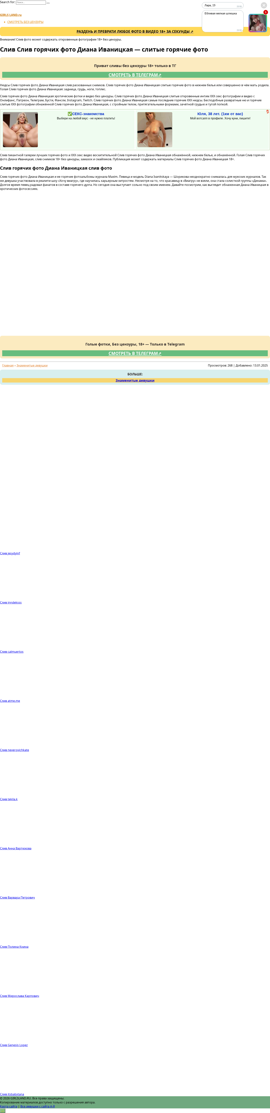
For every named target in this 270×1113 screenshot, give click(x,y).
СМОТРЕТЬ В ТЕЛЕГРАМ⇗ (135, 75)
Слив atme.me (10, 701)
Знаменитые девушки (135, 380)
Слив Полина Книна (14, 947)
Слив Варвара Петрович (17, 897)
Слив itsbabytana (12, 1094)
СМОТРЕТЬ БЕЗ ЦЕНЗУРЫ (25, 22)
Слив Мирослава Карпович (19, 996)
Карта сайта (8, 1106)
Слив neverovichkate (14, 750)
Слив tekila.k (9, 799)
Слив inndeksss (11, 602)
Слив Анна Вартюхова (15, 848)
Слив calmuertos (12, 652)
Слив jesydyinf (10, 553)
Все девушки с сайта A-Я (37, 1106)
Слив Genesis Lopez (14, 1045)
